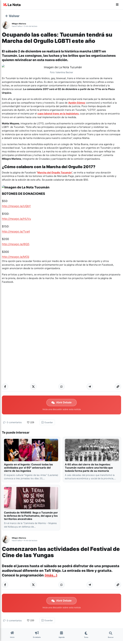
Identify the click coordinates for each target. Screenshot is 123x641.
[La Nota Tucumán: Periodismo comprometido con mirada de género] (12, 5)
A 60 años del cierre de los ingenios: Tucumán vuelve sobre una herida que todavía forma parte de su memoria (89, 467)
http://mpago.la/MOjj (15, 256)
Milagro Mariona (19, 24)
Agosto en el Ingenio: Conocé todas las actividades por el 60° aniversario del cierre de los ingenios (28, 467)
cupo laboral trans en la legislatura (58, 113)
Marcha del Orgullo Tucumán (54, 172)
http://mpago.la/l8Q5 (15, 244)
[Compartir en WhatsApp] (61, 386)
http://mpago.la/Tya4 (16, 231)
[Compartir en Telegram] (89, 386)
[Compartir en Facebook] (5, 386)
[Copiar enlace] (118, 386)
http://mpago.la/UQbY (16, 206)
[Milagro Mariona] (7, 25)
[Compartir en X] (33, 386)
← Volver (12, 16)
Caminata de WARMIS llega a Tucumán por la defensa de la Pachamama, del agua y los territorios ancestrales (31, 516)
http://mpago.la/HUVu (16, 218)
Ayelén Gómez (76, 102)
